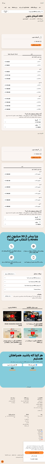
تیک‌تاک (40, 436)
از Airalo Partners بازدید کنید (11, 416)
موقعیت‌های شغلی (26, 424)
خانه (40, 7)
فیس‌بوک (39, 431)
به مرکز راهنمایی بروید (9, 273)
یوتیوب (40, 439)
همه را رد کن (34, 455)
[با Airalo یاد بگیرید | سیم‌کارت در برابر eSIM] (33, 333)
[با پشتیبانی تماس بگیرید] (2, 461)
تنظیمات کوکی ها (34, 459)
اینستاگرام (39, 432)
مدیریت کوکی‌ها (8, 455)
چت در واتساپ (7, 296)
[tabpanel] (22, 83)
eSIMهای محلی (32, 18)
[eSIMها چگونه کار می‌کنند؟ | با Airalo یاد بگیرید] (33, 316)
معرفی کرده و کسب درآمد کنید (38, 408)
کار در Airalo (26, 425)
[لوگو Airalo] (40, 3)
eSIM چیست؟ (26, 399)
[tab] (31, 54)
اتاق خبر (27, 422)
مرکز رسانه (27, 420)
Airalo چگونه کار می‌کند (24, 7)
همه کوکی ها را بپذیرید (34, 452)
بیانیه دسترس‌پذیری (19, 457)
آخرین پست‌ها (40, 415)
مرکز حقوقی (14, 455)
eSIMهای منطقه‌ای (39, 404)
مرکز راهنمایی (12, 399)
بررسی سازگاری (35, 45)
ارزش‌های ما (27, 419)
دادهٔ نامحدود (40, 401)
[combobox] (22, 11)
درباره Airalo (14, 7)
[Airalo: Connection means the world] (12, 316)
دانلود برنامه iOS (31, 365)
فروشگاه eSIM (34, 7)
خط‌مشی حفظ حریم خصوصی (22, 455)
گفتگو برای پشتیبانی (12, 401)
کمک (5, 7)
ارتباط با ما (13, 402)
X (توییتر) (39, 434)
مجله (9, 7)
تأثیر (28, 417)
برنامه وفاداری (40, 410)
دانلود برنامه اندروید (11, 365)
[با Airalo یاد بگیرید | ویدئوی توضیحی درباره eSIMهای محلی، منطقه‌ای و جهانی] (12, 333)
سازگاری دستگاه (26, 402)
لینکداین (40, 437)
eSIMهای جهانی (39, 402)
